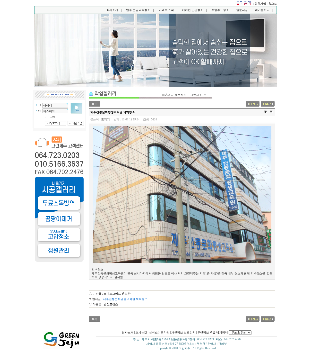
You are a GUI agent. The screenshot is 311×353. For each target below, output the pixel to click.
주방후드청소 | (221, 10)
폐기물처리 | (264, 10)
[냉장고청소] (268, 103)
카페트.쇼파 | (168, 10)
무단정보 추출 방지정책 (212, 332)
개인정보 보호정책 (183, 332)
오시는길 (141, 332)
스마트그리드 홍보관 (117, 293)
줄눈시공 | (243, 10)
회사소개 (127, 332)
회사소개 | (113, 10)
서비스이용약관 (159, 332)
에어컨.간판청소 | (194, 10)
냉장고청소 (111, 304)
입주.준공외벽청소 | (140, 10)
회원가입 (260, 3)
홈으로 (272, 3)
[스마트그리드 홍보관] (252, 103)
